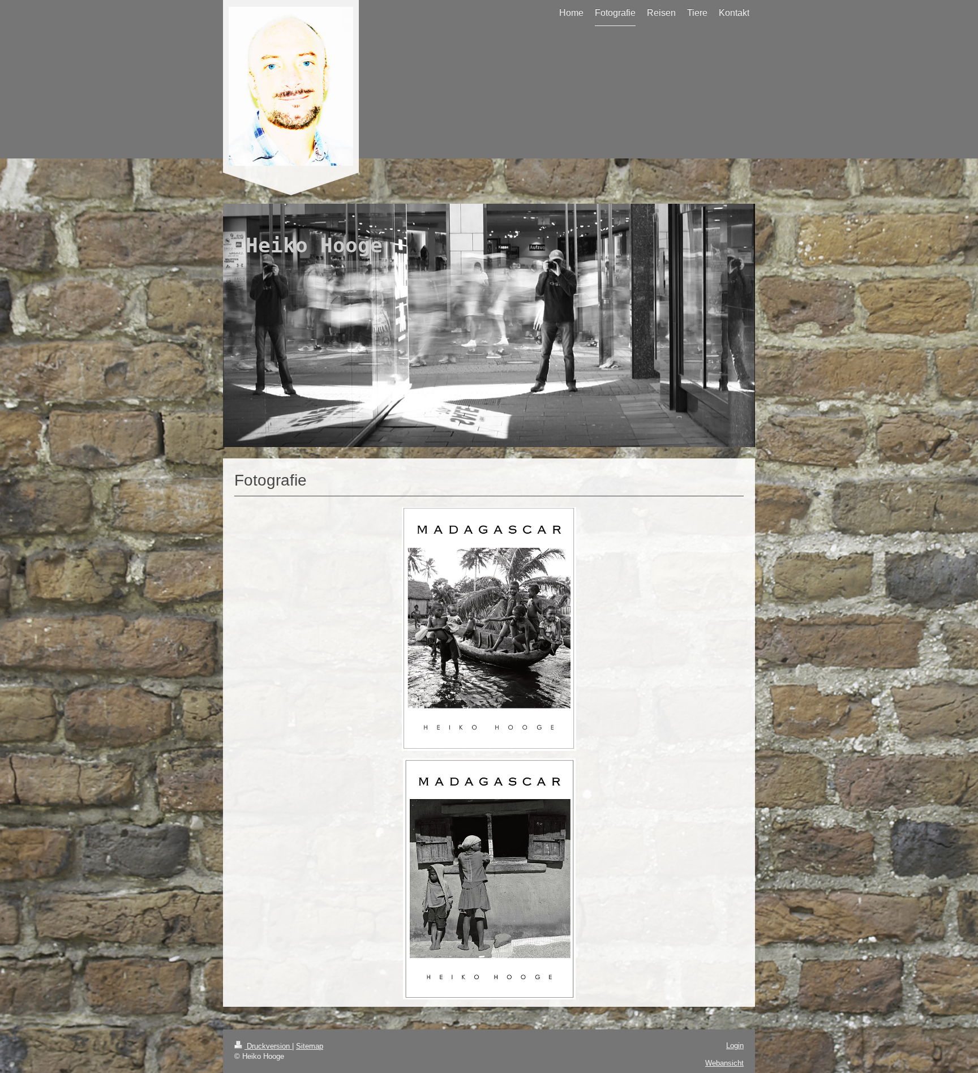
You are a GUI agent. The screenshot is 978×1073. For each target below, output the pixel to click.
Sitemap (309, 1046)
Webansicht (724, 1063)
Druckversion (268, 1046)
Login (735, 1045)
